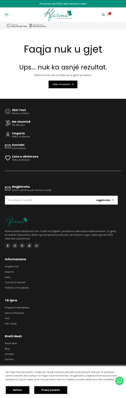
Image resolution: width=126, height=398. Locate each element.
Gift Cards (11, 323)
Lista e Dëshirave (14, 313)
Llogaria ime (12, 266)
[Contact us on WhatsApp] (119, 381)
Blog (7, 348)
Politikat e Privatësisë (17, 287)
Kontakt (9, 354)
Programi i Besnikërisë (17, 307)
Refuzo (17, 390)
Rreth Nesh (11, 343)
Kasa (7, 277)
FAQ (7, 318)
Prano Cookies (51, 390)
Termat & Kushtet (15, 282)
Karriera (9, 359)
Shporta (9, 272)
